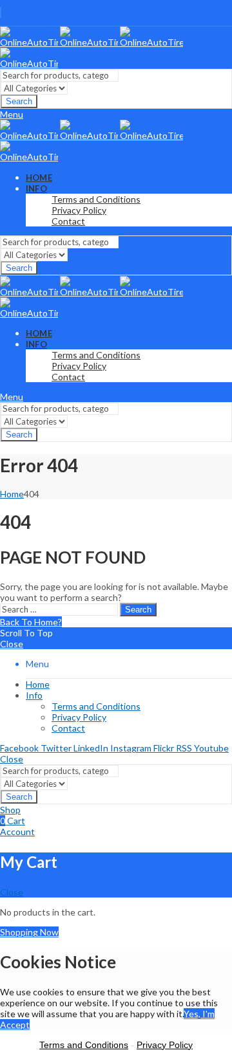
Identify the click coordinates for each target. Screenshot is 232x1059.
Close (11, 643)
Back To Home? (31, 621)
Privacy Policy (165, 1045)
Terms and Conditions (83, 1045)
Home (12, 493)
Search (19, 101)
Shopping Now (29, 931)
